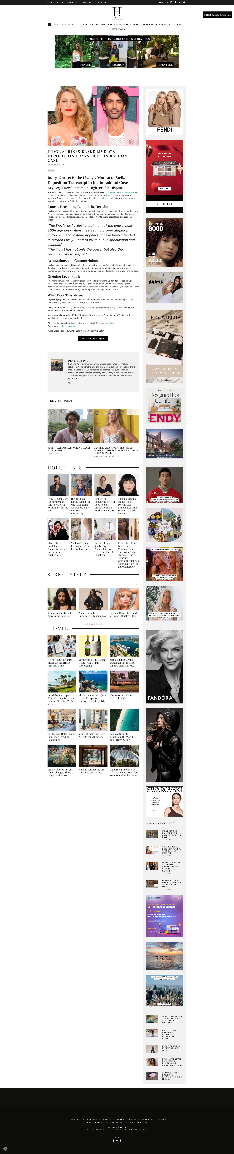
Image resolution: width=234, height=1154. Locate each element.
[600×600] (164, 406)
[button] (137, 584)
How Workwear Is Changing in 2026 (171, 1048)
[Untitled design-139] (164, 666)
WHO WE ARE (73, 2)
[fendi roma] (164, 112)
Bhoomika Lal (100, 454)
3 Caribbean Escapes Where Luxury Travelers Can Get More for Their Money (61, 702)
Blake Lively (111, 192)
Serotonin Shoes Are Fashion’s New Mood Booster (172, 1019)
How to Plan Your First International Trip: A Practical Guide (60, 665)
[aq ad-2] (164, 955)
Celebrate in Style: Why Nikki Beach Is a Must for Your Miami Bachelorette (123, 775)
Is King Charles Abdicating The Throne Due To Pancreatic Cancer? (171, 866)
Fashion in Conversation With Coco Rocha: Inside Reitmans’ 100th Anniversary (104, 504)
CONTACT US (101, 2)
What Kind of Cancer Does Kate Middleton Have (171, 834)
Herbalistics (167, 24)
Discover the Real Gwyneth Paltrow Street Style (123, 615)
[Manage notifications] (5, 1149)
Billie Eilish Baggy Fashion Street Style (93, 614)
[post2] (164, 916)
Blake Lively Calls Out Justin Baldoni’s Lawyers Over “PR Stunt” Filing (67, 450)
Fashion (59, 24)
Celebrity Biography (92, 24)
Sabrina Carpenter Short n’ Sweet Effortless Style (61, 614)
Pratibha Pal (57, 165)
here (112, 323)
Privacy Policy (117, 1127)
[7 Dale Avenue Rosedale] (164, 443)
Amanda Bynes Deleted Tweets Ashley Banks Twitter (171, 850)
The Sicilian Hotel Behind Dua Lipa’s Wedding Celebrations (61, 739)
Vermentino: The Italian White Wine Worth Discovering (92, 665)
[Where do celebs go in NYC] (164, 990)
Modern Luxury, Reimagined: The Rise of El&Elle (80, 546)
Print (180, 24)
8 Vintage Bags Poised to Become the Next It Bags (172, 1076)
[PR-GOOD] (164, 242)
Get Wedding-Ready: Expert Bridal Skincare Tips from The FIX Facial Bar (104, 549)
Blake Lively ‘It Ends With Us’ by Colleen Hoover (115, 449)
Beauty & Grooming (119, 24)
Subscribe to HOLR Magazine (93, 338)
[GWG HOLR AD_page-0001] (164, 346)
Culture (51, 170)
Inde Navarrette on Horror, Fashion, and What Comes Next (172, 1062)
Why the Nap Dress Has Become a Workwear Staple (169, 1034)
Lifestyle (71, 24)
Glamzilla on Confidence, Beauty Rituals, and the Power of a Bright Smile (58, 549)
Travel (137, 24)
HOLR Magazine (67, 326)
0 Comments (168, 840)
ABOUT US (87, 2)
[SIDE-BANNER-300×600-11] (164, 745)
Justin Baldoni (127, 192)
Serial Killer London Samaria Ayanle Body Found (171, 883)
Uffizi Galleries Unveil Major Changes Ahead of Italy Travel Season (61, 775)
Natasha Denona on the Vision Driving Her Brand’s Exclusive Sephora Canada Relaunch (127, 506)
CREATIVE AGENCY (55, 2)
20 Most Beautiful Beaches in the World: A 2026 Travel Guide (123, 739)
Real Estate (150, 24)
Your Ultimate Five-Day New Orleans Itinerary (91, 738)
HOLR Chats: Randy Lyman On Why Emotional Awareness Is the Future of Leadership (80, 506)
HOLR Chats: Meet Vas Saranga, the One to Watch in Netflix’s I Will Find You (58, 504)
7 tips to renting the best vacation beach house (92, 774)
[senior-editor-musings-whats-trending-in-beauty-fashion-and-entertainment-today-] (164, 525)
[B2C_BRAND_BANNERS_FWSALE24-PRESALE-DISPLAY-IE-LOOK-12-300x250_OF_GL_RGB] (164, 801)
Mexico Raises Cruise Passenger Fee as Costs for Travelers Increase (122, 665)
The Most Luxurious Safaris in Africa (121, 700)
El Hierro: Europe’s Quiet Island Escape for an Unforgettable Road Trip (93, 701)
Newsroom (119, 29)
